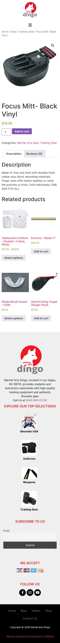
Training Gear (26, 31)
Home (5, 31)
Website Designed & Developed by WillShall (30, 636)
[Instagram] (30, 592)
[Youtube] (37, 592)
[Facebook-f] (22, 592)
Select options (13, 257)
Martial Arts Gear (28, 142)
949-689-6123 (36, 400)
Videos (36, 610)
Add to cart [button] (41, 251)
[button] (30, 25)
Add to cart (22, 131)
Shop (14, 31)
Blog (23, 610)
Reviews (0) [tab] (34, 153)
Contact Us (30, 618)
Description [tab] (14, 153)
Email (6, 530)
